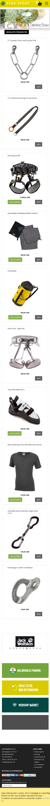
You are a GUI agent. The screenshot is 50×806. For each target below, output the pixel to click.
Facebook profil (39, 757)
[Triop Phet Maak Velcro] (25, 410)
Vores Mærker (39, 765)
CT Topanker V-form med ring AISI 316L (22, 40)
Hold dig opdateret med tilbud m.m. (14, 782)
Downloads (38, 767)
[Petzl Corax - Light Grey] (25, 352)
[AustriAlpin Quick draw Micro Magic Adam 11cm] (25, 532)
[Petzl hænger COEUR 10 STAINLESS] (25, 589)
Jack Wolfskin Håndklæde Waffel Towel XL (23, 213)
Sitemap (37, 754)
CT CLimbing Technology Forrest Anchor (22, 98)
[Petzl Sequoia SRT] (25, 177)
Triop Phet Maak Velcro (16, 390)
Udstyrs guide (39, 752)
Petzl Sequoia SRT (14, 156)
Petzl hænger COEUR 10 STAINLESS (20, 568)
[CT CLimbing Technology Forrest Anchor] (25, 120)
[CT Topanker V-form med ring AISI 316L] (25, 62)
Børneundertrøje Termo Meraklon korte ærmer (25, 445)
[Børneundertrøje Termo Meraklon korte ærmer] (25, 471)
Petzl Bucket (12, 271)
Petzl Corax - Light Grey (16, 328)
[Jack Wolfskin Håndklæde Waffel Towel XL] (25, 235)
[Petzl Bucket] (25, 293)
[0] (40, 3)
